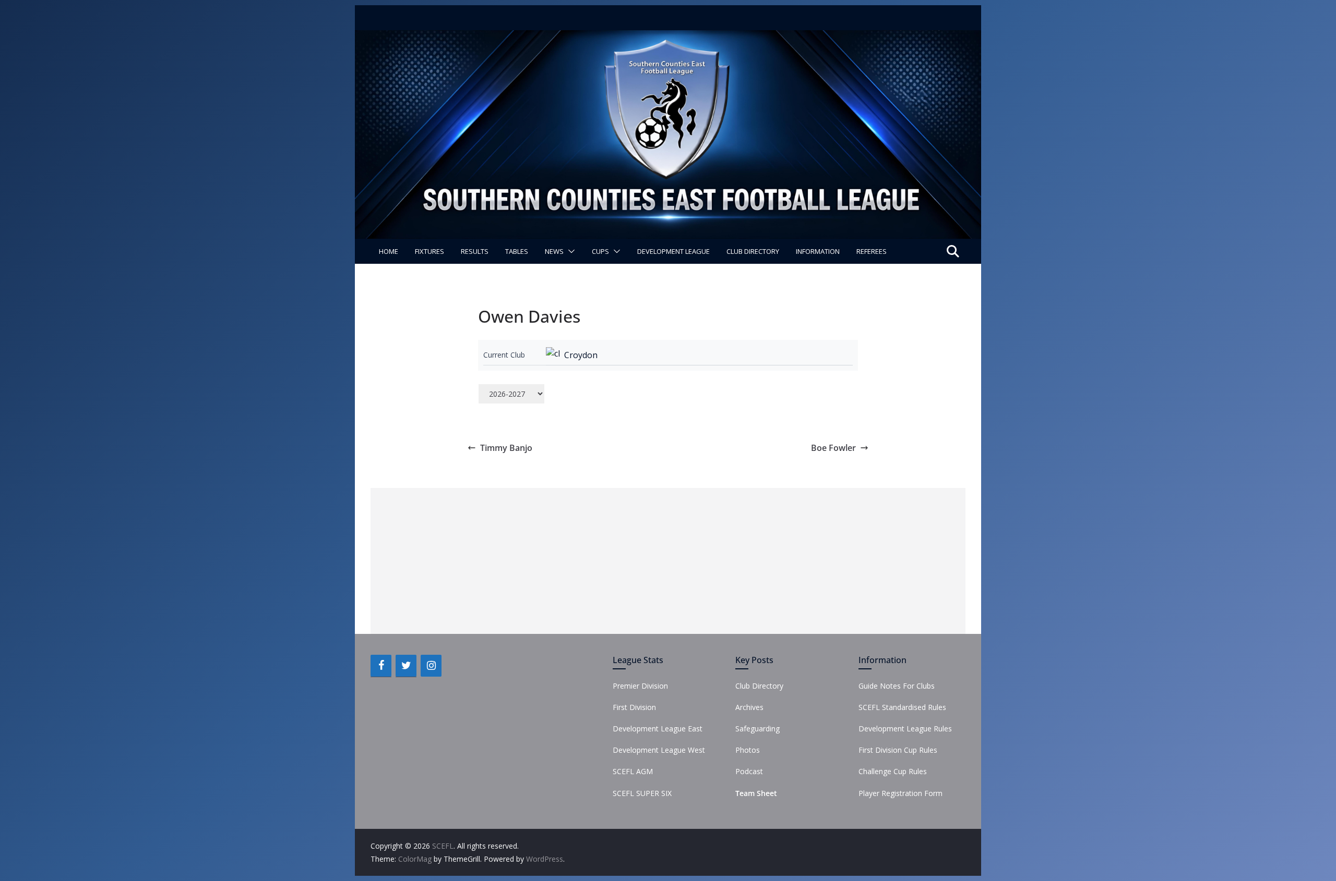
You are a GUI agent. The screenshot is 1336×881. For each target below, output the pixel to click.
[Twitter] (406, 666)
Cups (600, 251)
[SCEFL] (668, 37)
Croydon (581, 355)
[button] (569, 251)
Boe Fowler (833, 448)
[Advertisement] (668, 561)
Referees (871, 251)
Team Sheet (756, 793)
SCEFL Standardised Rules (902, 707)
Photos (747, 750)
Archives (749, 707)
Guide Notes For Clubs (896, 686)
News (554, 251)
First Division (634, 707)
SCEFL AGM (633, 771)
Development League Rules (905, 728)
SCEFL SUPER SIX (642, 793)
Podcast (749, 771)
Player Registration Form (900, 793)
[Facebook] (381, 666)
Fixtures (429, 251)
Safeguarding (757, 728)
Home (388, 251)
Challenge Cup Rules (892, 771)
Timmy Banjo (506, 448)
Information (818, 251)
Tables (516, 251)
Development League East (657, 728)
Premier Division (640, 686)
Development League (673, 251)
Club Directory (752, 251)
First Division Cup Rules (897, 750)
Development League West (659, 750)
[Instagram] (431, 666)
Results (474, 251)
